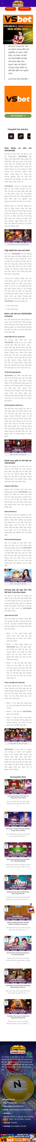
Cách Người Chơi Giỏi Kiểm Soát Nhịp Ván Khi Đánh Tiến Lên (18, 986)
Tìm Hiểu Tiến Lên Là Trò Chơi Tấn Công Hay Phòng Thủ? (18, 1017)
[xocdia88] (18, 3)
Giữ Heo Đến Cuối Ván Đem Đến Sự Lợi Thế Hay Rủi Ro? (18, 953)
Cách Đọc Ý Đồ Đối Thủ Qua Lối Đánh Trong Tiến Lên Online (18, 829)
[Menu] (3, 3)
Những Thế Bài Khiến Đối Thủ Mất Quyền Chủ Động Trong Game (18, 923)
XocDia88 (5, 1057)
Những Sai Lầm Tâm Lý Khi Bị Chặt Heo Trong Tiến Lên (18, 892)
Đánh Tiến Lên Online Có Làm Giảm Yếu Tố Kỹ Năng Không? (18, 860)
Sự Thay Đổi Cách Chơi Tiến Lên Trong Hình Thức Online (18, 797)
